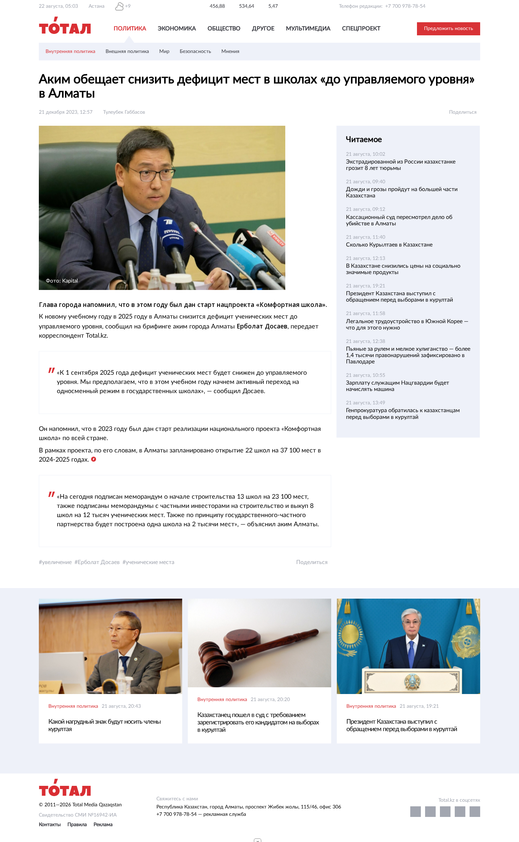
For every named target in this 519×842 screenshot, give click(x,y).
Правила (77, 824)
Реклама (103, 824)
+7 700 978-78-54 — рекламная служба (201, 814)
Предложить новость (448, 28)
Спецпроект (361, 28)
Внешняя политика (127, 51)
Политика (130, 28)
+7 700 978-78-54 (405, 6)
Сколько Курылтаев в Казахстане (389, 245)
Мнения (230, 51)
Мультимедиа (308, 28)
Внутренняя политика (70, 51)
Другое (263, 28)
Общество (224, 28)
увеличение (57, 562)
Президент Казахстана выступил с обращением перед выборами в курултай (401, 726)
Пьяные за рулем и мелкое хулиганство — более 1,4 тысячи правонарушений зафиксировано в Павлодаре (408, 355)
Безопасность (195, 51)
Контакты (50, 824)
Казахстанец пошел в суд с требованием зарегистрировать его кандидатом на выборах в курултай (258, 722)
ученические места (150, 562)
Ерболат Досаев (99, 562)
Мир (164, 51)
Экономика (177, 28)
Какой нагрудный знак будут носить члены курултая (104, 726)
